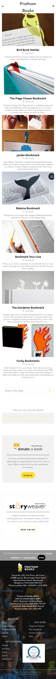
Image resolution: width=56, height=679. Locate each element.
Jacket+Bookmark (28, 155)
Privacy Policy (35, 672)
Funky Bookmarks (28, 360)
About (4, 622)
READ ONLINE (28, 529)
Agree (41, 557)
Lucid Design (36, 674)
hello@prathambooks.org (12, 590)
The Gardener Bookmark (28, 307)
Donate (5, 645)
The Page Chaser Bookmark (28, 98)
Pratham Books (28, 3)
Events (4, 652)
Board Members (9, 626)
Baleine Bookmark (28, 208)
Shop (31, 636)
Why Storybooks (35, 629)
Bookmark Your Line (28, 256)
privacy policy (30, 557)
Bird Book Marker (28, 49)
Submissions (7, 658)
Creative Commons (37, 632)
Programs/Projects (36, 626)
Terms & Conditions (22, 672)
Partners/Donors (9, 629)
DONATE (28, 475)
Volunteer (6, 648)
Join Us (4, 655)
